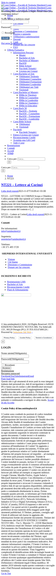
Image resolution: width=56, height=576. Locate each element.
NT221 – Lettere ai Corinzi (22, 185)
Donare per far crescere (19, 267)
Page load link (8, 379)
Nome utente (14, 353)
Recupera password (10, 373)
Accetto (10, 402)
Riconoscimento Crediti (18, 287)
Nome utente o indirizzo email (15, 19)
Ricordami (10, 365)
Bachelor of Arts (15, 284)
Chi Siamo (13, 262)
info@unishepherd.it (10, 231)
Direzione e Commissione (20, 264)
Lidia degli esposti (9, 191)
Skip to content (8, 2)
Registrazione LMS (16, 281)
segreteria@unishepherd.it (13, 239)
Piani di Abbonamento (17, 289)
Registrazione (7, 371)
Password (12, 359)
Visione (11, 259)
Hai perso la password (11, 43)
